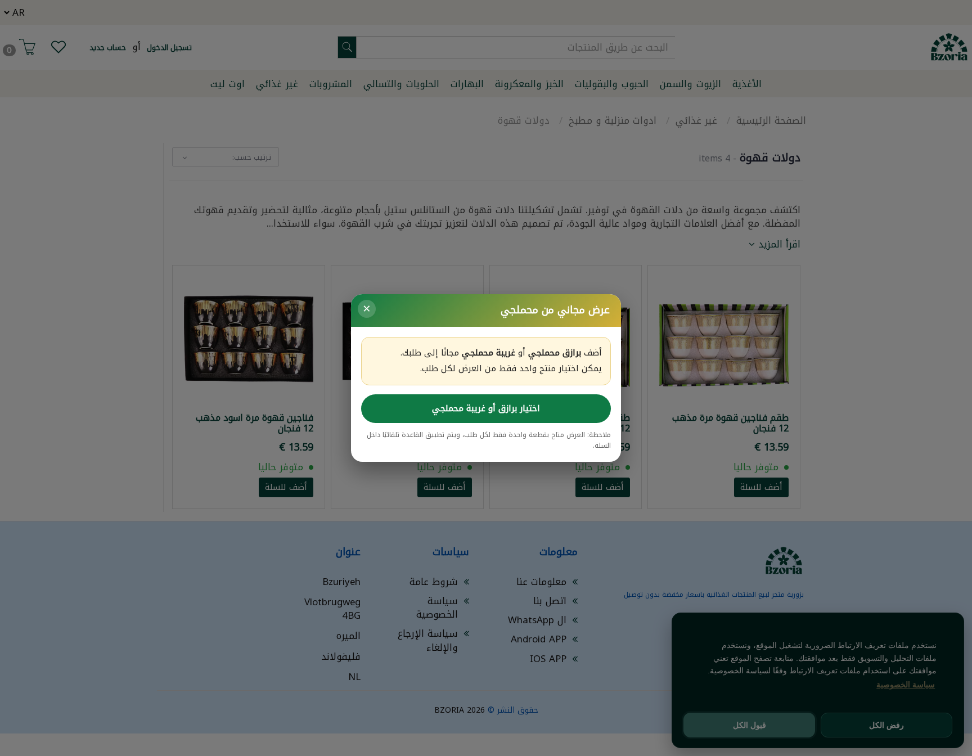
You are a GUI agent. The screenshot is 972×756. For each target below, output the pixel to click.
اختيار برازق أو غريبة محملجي (486, 408)
